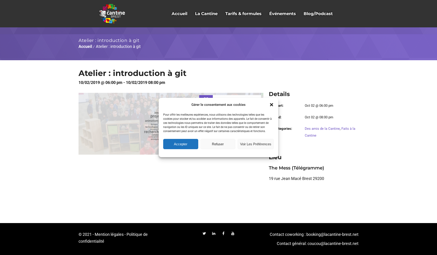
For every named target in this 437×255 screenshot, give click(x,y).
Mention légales (109, 234)
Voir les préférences (255, 144)
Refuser (218, 144)
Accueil (85, 46)
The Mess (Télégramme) (296, 168)
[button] (271, 104)
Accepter (180, 144)
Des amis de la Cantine (322, 129)
